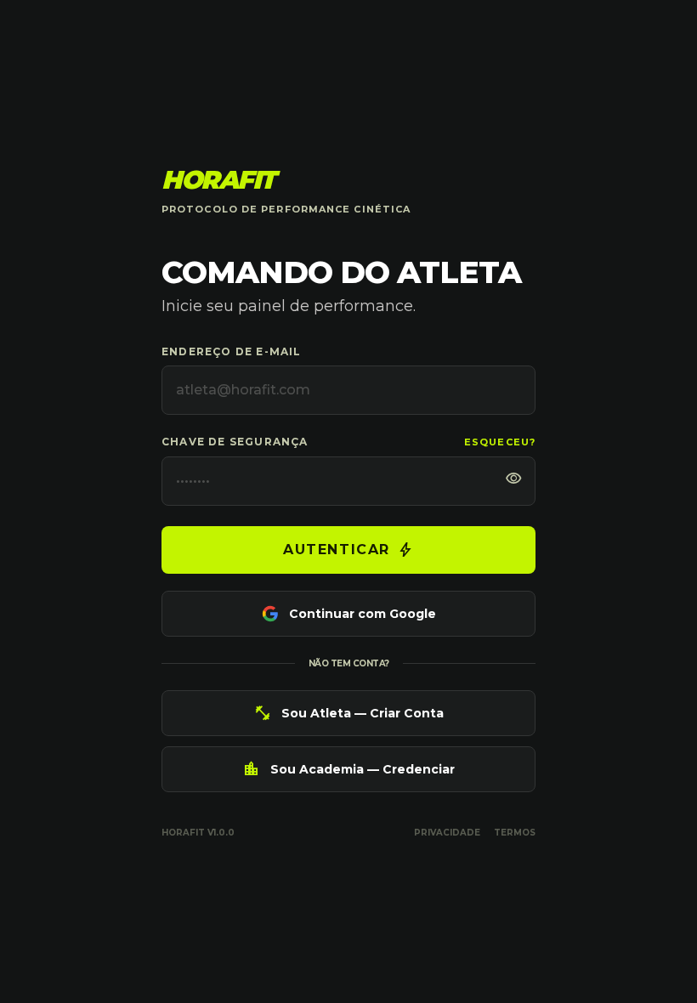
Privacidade (447, 832)
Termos (515, 832)
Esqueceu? (500, 442)
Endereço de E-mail (232, 351)
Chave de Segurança (235, 441)
